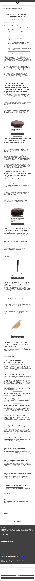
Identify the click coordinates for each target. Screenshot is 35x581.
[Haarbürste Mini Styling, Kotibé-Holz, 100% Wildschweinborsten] (17, 265)
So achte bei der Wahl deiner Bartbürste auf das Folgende (15, 38)
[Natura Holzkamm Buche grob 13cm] (17, 325)
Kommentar (6, 513)
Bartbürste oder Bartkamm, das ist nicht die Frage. (14, 487)
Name (5, 504)
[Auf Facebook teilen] (10, 493)
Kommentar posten (17, 521)
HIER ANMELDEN (5, 534)
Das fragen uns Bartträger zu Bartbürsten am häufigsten (15, 53)
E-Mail (5, 509)
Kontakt (2, 560)
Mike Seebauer (8, 22)
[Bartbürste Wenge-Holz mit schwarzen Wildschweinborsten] (17, 210)
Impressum (6, 560)
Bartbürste (16, 129)
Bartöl (24, 70)
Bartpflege (6, 8)
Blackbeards (5, 559)
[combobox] (17, 5)
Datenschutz (13, 560)
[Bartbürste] (17, 121)
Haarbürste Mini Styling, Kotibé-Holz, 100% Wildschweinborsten (17, 274)
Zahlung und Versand (24, 560)
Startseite (2, 8)
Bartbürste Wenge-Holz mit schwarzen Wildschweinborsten (17, 219)
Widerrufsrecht (19, 560)
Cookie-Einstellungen (4, 561)
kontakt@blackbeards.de (8, 551)
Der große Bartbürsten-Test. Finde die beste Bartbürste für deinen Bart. (18, 488)
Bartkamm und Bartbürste (8, 350)
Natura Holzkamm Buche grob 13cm (17, 333)
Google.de (20, 0)
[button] (33, 3)
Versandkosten (20, 566)
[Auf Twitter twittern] (8, 493)
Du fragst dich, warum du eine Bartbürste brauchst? (15, 8)
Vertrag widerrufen (10, 561)
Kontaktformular (10, 553)
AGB (9, 560)
